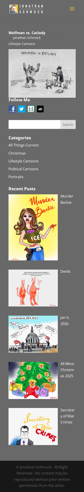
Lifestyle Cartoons (22, 44)
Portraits (16, 176)
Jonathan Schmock (27, 37)
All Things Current (24, 145)
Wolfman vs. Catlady (27, 32)
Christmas (17, 153)
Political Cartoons (23, 168)
